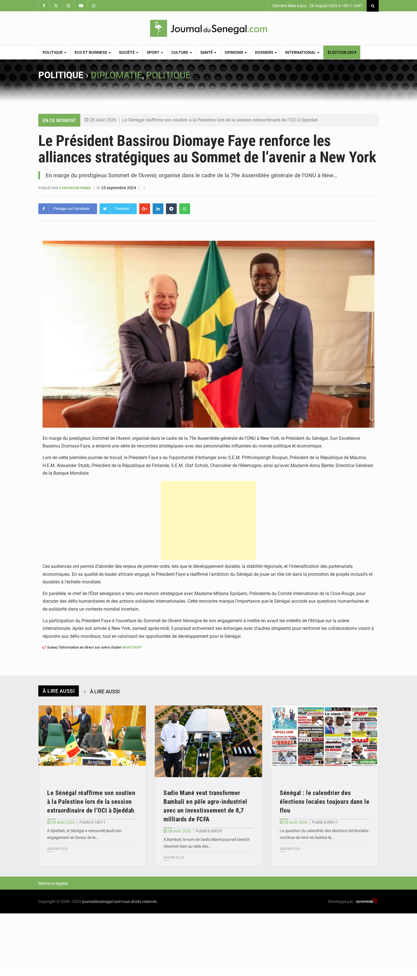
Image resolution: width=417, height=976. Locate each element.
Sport (153, 52)
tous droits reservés (139, 901)
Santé (207, 52)
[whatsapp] (184, 208)
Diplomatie (116, 75)
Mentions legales (53, 883)
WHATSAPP (132, 647)
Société (127, 52)
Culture (180, 52)
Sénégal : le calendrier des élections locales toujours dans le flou (324, 801)
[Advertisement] (208, 520)
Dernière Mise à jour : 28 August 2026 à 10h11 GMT (317, 5)
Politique (53, 52)
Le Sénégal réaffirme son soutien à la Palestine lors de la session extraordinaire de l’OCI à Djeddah (220, 120)
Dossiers (264, 52)
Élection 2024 (342, 52)
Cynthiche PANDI (75, 188)
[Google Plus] (144, 208)
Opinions (234, 52)
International (301, 52)
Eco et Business (91, 52)
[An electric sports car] (92, 741)
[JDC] (208, 28)
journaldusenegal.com (101, 901)
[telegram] (171, 208)
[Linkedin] (158, 208)
